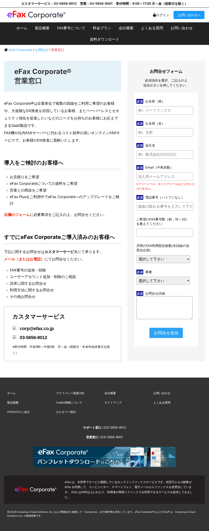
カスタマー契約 (66, 412)
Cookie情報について (69, 402)
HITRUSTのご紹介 (18, 412)
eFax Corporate (20, 50)
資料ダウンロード (104, 39)
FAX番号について (71, 27)
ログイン (162, 15)
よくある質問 (152, 27)
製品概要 (42, 27)
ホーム (21, 27)
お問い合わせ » (189, 15)
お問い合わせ (182, 27)
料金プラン (102, 27)
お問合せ (41, 50)
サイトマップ (113, 402)
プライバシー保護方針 (70, 393)
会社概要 (126, 27)
